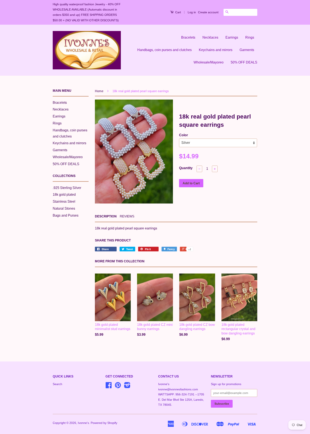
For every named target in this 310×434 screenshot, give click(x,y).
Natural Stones (64, 208)
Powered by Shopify (104, 423)
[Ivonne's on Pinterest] (118, 386)
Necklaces (210, 37)
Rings (249, 37)
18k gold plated (64, 194)
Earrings (231, 37)
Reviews (127, 216)
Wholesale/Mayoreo (209, 62)
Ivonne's (83, 423)
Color (183, 135)
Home (99, 91)
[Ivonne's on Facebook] (108, 386)
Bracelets (188, 37)
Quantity (186, 168)
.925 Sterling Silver (67, 188)
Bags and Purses (65, 215)
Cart (177, 12)
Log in (192, 12)
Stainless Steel (64, 201)
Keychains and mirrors (215, 50)
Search (57, 384)
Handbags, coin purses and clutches (164, 50)
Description (106, 216)
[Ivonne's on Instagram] (127, 386)
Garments (247, 50)
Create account (208, 12)
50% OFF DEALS (244, 62)
